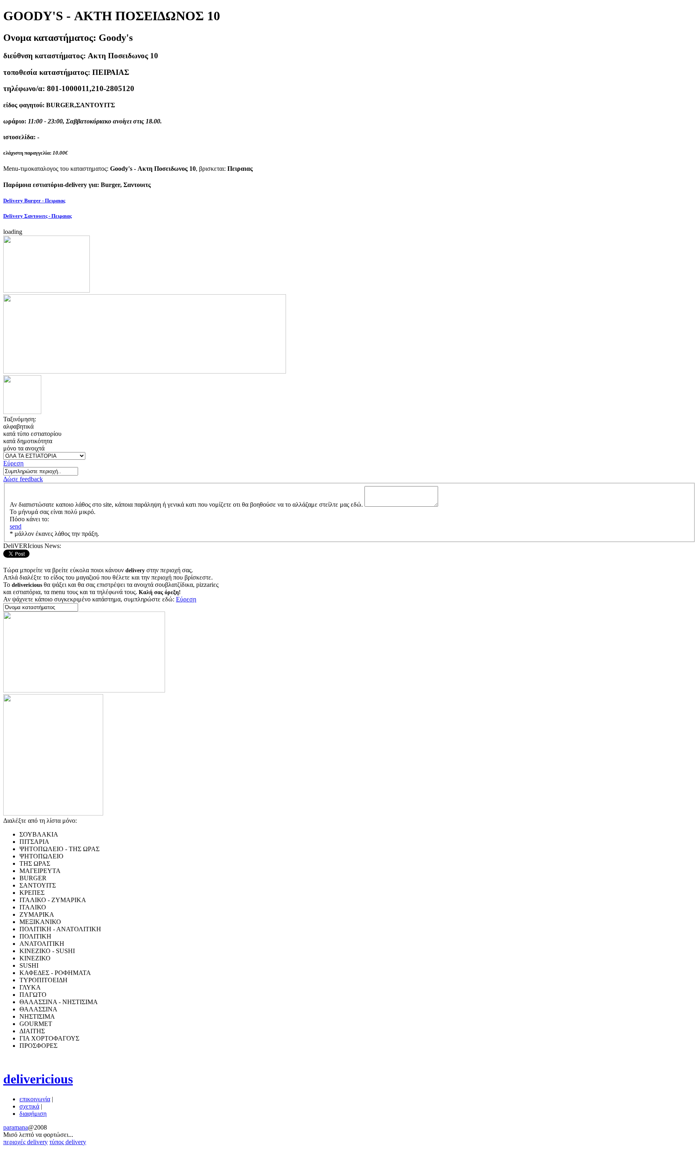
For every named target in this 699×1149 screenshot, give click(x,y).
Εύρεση (13, 463)
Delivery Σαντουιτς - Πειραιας (37, 216)
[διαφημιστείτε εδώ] (46, 290)
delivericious (38, 1079)
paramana (15, 1127)
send (15, 526)
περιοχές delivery (25, 1141)
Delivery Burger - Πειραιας (34, 201)
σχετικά (29, 1106)
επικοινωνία (34, 1099)
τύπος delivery (67, 1141)
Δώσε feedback (23, 479)
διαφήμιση (33, 1113)
